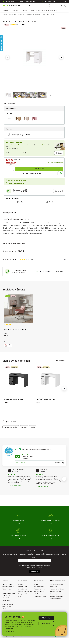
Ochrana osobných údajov (57, 589)
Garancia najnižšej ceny (56, 162)
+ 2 (51, 95)
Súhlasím (46, 618)
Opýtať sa (58, 191)
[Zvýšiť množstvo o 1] (12, 169)
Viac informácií (9, 631)
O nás (36, 584)
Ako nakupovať (22, 589)
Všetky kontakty (7, 589)
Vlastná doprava (9, 1)
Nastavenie (46, 623)
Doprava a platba (23, 586)
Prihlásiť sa (34, 571)
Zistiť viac (59, 153)
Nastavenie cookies (55, 598)
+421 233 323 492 (55, 1)
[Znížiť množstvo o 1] (7, 169)
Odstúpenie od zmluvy (56, 596)
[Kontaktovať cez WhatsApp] (60, 173)
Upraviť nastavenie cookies (42, 636)
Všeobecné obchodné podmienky (56, 585)
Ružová (6, 345)
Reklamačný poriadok (56, 591)
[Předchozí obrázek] (7, 57)
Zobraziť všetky (60, 361)
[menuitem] (6, 10)
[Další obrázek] (61, 57)
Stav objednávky (39, 586)
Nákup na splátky (23, 594)
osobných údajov (37, 567)
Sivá (10, 345)
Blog (19, 596)
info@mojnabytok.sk (8, 586)
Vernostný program (39, 589)
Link (18, 523)
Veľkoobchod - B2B (40, 596)
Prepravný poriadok (56, 594)
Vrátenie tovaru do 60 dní (27, 1)
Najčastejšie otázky (39, 591)
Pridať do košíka (39, 168)
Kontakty (20, 584)
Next (64, 388)
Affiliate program (39, 594)
